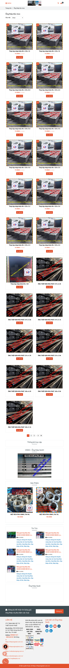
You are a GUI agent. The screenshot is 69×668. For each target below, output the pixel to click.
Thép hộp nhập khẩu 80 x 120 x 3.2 (19, 206)
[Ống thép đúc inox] (34, 3)
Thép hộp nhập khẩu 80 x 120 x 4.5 (49, 129)
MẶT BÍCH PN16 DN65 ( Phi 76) (48, 514)
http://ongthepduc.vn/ (13, 658)
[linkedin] (47, 630)
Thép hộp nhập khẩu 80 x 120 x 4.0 (19, 167)
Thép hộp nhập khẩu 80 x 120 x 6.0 (49, 90)
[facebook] (47, 626)
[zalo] (51, 630)
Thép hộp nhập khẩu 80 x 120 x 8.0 (19, 90)
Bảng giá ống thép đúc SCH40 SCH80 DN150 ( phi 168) (54, 551)
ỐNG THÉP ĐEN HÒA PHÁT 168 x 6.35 (19, 391)
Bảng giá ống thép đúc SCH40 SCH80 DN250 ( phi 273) (54, 534)
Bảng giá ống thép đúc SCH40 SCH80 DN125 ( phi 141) (25, 568)
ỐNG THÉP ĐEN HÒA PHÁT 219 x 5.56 (19, 320)
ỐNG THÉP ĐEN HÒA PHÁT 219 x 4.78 (19, 355)
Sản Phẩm (34, 483)
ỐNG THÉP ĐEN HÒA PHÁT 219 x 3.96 (49, 355)
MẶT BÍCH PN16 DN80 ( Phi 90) (20, 514)
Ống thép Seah (34, 586)
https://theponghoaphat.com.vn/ (15, 646)
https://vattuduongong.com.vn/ (15, 651)
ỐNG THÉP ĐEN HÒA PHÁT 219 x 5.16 (49, 320)
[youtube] (55, 626)
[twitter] (51, 626)
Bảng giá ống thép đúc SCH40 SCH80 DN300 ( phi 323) (25, 534)
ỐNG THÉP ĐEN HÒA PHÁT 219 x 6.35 (49, 284)
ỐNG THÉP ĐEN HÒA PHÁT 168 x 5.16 (19, 427)
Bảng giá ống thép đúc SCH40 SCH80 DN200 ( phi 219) (25, 551)
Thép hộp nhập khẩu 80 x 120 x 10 (49, 51)
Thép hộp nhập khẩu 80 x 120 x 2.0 (49, 245)
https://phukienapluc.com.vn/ (14, 656)
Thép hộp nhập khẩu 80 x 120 (20, 284)
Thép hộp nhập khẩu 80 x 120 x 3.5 (49, 167)
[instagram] (59, 626)
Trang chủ (8, 8)
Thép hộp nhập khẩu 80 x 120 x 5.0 (19, 129)
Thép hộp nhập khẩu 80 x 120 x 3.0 (49, 206)
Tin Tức (34, 528)
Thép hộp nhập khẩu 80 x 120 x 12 (19, 51)
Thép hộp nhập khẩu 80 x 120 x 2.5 (19, 245)
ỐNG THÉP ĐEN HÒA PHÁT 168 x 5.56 (49, 391)
